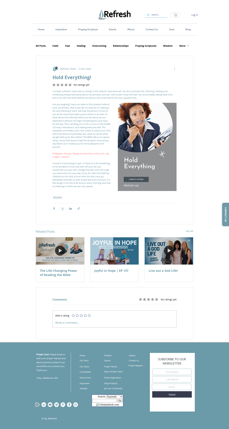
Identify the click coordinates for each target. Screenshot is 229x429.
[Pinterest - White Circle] (63, 404)
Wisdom (168, 45)
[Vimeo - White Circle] (56, 404)
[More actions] (175, 69)
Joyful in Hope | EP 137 (111, 271)
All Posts (41, 45)
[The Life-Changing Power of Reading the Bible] (60, 251)
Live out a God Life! (163, 271)
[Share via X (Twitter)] (62, 208)
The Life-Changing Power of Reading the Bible (58, 273)
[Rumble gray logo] (37, 404)
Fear (67, 45)
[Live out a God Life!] (169, 251)
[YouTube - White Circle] (50, 404)
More (182, 45)
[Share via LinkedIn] (70, 208)
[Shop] (175, 15)
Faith (55, 45)
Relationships (121, 45)
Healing (81, 45)
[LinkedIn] (43, 404)
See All (189, 231)
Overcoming (99, 45)
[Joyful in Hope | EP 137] (114, 251)
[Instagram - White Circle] (75, 404)
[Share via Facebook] (54, 208)
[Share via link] (78, 208)
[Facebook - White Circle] (69, 404)
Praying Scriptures (145, 45)
